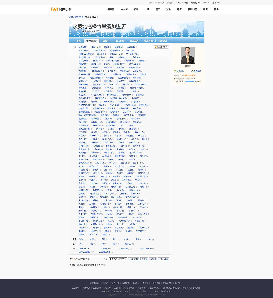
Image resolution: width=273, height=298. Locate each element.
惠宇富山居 (128, 115)
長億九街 (129, 136)
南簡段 (105, 132)
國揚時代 (118, 47)
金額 (152, 259)
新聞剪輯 (125, 283)
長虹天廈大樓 (95, 78)
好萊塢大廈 (117, 74)
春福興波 (139, 95)
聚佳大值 (82, 67)
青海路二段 (106, 139)
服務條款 (156, 283)
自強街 (81, 187)
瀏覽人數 (163, 259)
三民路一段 (83, 146)
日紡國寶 (82, 102)
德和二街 (93, 234)
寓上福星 (122, 102)
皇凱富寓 (82, 81)
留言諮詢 (134, 40)
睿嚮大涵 (136, 108)
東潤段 (141, 136)
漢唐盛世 (82, 91)
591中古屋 (86, 288)
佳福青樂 (113, 112)
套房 (92, 239)
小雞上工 (146, 291)
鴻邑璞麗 (129, 50)
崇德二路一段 (109, 194)
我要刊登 (195, 2)
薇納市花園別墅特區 (87, 115)
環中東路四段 (131, 197)
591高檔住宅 (142, 288)
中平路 (112, 163)
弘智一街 (136, 217)
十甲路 (81, 156)
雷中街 (117, 231)
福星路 (130, 170)
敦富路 (119, 214)
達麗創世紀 (123, 78)
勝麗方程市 (110, 125)
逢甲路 (108, 190)
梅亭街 (108, 173)
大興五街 (82, 153)
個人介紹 (120, 40)
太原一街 (142, 183)
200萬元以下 (84, 248)
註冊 (186, 2)
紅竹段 (94, 132)
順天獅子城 (83, 125)
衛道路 (108, 149)
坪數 (143, 259)
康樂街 (115, 132)
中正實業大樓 (131, 54)
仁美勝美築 (97, 108)
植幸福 (81, 78)
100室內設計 (155, 288)
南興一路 (143, 187)
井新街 (108, 224)
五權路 (121, 142)
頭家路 (81, 234)
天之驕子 (136, 71)
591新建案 (97, 288)
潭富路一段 (139, 221)
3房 (102, 244)
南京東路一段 (124, 221)
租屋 (136, 9)
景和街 (81, 180)
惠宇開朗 (107, 81)
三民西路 (125, 180)
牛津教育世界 (140, 84)
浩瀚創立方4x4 (101, 74)
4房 (114, 244)
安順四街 (97, 146)
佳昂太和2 (126, 95)
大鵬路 (130, 214)
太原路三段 (108, 142)
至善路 (94, 139)
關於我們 (105, 283)
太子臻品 (111, 71)
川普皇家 (104, 115)
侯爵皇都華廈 (84, 129)
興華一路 (127, 176)
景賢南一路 (133, 190)
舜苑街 (96, 200)
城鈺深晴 (131, 47)
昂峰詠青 (136, 78)
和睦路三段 (83, 228)
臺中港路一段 (138, 146)
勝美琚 (102, 105)
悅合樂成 (82, 95)
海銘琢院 (111, 108)
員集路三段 (115, 197)
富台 (122, 125)
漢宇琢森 (107, 88)
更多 (216, 9)
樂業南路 (140, 231)
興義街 (114, 180)
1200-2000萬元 (85, 252)
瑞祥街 (143, 149)
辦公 (168, 9)
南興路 (81, 231)
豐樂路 (130, 228)
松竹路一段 (104, 204)
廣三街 (110, 221)
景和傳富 (136, 122)
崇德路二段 (117, 207)
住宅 (80, 239)
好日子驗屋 (165, 291)
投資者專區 (94, 283)
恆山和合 (138, 112)
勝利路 (81, 166)
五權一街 (95, 142)
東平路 (132, 166)
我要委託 (162, 40)
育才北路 (82, 183)
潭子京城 (134, 119)
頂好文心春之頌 (135, 88)
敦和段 (121, 129)
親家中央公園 (84, 74)
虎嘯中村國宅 (118, 64)
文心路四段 (83, 170)
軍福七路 (95, 211)
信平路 (92, 176)
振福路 (121, 153)
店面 (158, 9)
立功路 (92, 204)
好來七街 (133, 142)
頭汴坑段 (97, 173)
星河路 (141, 200)
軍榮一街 (95, 153)
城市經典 (95, 67)
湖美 (131, 125)
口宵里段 (82, 132)
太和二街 (107, 200)
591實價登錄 (128, 288)
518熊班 (128, 291)
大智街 (121, 159)
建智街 (132, 149)
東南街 (132, 156)
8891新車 (105, 291)
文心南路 (120, 190)
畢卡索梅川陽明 (112, 61)
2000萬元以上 (104, 252)
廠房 (179, 9)
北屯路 (119, 170)
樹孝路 (81, 136)
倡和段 (103, 180)
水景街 (105, 183)
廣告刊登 (115, 283)
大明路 (137, 180)
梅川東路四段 (134, 153)
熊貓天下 (126, 84)
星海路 (119, 200)
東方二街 (120, 224)
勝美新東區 (133, 64)
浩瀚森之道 (123, 57)
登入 (179, 2)
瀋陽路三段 (110, 146)
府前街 (96, 228)
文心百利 (133, 91)
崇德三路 (133, 211)
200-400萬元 (104, 248)
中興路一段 (108, 217)
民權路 (81, 176)
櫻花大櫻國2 (112, 95)
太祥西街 (93, 207)
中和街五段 (83, 159)
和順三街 (134, 194)
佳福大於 (95, 47)
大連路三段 (97, 221)
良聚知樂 (95, 88)
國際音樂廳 (83, 84)
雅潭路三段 (83, 173)
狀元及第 (120, 81)
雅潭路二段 (141, 176)
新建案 (111, 9)
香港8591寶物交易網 (191, 288)
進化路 (110, 159)
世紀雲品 (124, 71)
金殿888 (126, 112)
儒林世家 (82, 122)
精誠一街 (82, 224)
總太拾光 (120, 67)
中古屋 (124, 9)
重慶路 (92, 180)
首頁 (71, 17)
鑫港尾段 (133, 129)
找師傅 (155, 291)
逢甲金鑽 (95, 119)
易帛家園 (124, 108)
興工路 (92, 187)
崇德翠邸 (135, 98)
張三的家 (100, 54)
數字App (216, 2)
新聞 (205, 9)
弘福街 (108, 214)
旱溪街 (81, 197)
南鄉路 (141, 170)
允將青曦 (120, 88)
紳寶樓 (116, 115)
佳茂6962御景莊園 (86, 105)
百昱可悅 (130, 74)
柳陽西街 (97, 190)
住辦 (126, 239)
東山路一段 (83, 200)
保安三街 (107, 211)
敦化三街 (82, 214)
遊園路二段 (83, 190)
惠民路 (94, 183)
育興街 (106, 228)
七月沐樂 (98, 129)
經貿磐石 (107, 67)
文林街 (123, 194)
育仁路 (134, 139)
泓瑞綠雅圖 (128, 61)
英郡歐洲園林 (96, 71)
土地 (147, 9)
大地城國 (107, 119)
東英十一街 (137, 163)
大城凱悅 (82, 71)
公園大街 (143, 74)
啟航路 (96, 170)
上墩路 (105, 207)
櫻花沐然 (97, 125)
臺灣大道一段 (84, 149)
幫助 (205, 2)
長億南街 (124, 146)
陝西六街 (82, 139)
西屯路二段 (117, 183)
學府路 (117, 204)
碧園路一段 (97, 159)
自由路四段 (94, 194)
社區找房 (192, 9)
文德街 (115, 176)
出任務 (137, 291)
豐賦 (106, 64)
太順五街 (118, 228)
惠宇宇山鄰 (114, 105)
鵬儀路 (126, 132)
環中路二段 (108, 153)
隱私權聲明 (167, 283)
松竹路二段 (119, 166)
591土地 (107, 288)
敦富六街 (120, 211)
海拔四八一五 (115, 54)
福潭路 (106, 166)
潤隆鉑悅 (82, 64)
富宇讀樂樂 (99, 57)
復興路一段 (115, 187)
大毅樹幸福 (129, 105)
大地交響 (134, 102)
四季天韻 (113, 84)
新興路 (81, 217)
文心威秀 (95, 81)
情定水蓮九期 (98, 84)
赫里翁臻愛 (83, 61)
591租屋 (75, 288)
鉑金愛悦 (82, 47)
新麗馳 (135, 57)
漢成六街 (104, 176)
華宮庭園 (142, 115)
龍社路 (92, 197)
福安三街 (82, 142)
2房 (91, 244)
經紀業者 (79, 17)
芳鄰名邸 (97, 61)
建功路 (143, 207)
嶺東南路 (124, 163)
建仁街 (143, 156)
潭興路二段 (94, 217)
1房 (80, 244)
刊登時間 (133, 259)
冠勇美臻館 (133, 67)
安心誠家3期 (96, 95)
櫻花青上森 (99, 98)
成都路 (130, 183)
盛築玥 (106, 47)
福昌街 (132, 159)
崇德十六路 (142, 228)
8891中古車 (117, 291)
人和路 (132, 224)
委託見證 (148, 40)
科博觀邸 (109, 78)
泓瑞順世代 (96, 122)
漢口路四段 (142, 173)
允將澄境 (120, 91)
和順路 (81, 204)
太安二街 (82, 211)
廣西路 (106, 136)
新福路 (98, 149)
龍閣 (111, 57)
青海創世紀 (83, 50)
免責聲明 (146, 283)
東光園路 (120, 149)
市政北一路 (139, 132)
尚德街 (130, 200)
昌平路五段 (130, 187)
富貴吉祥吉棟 (115, 50)
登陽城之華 (83, 108)
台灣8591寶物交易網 (171, 288)
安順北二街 (96, 214)
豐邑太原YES (84, 98)
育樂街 (143, 166)
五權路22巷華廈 (85, 54)
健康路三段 (119, 156)
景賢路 (105, 234)
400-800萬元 (125, 248)
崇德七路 (129, 204)
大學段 (117, 136)
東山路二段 (83, 221)
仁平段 (110, 129)
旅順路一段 (121, 139)
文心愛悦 (95, 91)
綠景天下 (95, 102)
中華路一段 (123, 217)
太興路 (119, 173)
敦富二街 (107, 170)
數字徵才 (178, 283)
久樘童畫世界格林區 (118, 98)
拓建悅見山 (143, 105)
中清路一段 (94, 166)
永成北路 (105, 156)
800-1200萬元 (145, 248)
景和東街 (142, 204)
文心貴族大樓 (98, 50)
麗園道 (141, 61)
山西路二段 (96, 224)
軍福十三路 (94, 136)
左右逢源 (82, 88)
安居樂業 (107, 91)
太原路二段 (94, 231)
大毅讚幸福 (110, 122)
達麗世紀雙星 (84, 112)
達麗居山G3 (100, 112)
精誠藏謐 (82, 119)
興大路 (144, 139)
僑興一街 (131, 207)
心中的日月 (121, 119)
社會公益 (136, 283)
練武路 (128, 231)
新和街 (103, 187)
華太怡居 (124, 122)
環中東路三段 (84, 163)
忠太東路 (93, 156)
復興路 (103, 197)
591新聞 (117, 288)
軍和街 (81, 207)
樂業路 (81, 194)
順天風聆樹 (108, 102)
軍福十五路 (142, 214)
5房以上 (127, 244)
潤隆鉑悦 (95, 64)
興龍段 (130, 173)
